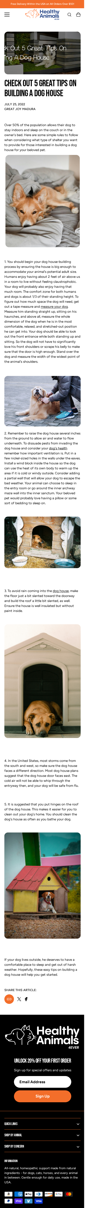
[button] (7, 14)
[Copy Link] (9, 1001)
